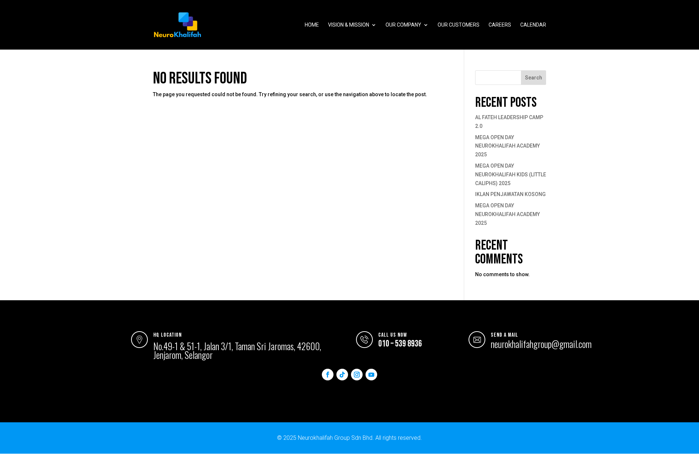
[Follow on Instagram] (357, 374)
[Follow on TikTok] (342, 374)
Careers (500, 25)
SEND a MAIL (504, 335)
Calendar (533, 25)
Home (312, 25)
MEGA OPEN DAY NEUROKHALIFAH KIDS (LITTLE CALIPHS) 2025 (510, 174)
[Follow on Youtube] (371, 374)
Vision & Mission (348, 25)
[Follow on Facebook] (327, 374)
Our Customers (458, 25)
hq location (167, 335)
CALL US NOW (392, 335)
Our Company (403, 25)
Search (533, 78)
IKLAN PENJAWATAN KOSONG (510, 194)
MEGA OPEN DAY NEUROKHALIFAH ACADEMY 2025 (507, 146)
